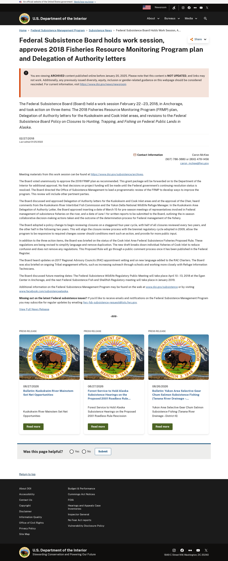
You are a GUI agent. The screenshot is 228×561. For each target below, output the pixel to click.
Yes (77, 451)
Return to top (27, 474)
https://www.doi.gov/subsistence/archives (117, 174)
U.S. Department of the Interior (60, 18)
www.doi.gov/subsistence (162, 287)
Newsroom (160, 7)
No (89, 451)
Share (198, 39)
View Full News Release (34, 309)
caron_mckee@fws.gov (194, 163)
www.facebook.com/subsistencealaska (43, 291)
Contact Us (25, 499)
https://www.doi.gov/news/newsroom (103, 84)
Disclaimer (25, 511)
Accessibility (27, 494)
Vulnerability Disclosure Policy (86, 525)
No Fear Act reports (79, 520)
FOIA (71, 499)
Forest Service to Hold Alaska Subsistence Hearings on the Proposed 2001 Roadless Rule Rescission (108, 395)
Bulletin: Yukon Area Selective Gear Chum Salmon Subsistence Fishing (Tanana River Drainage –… (176, 394)
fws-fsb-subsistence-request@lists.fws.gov (110, 302)
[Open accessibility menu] (174, 7)
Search (205, 18)
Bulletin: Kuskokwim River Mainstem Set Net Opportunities (48, 392)
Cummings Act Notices (81, 494)
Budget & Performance (81, 488)
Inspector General (78, 514)
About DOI (25, 488)
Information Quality (30, 517)
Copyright (25, 505)
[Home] (24, 18)
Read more (33, 426)
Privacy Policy (27, 528)
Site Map (24, 534)
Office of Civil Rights (31, 522)
